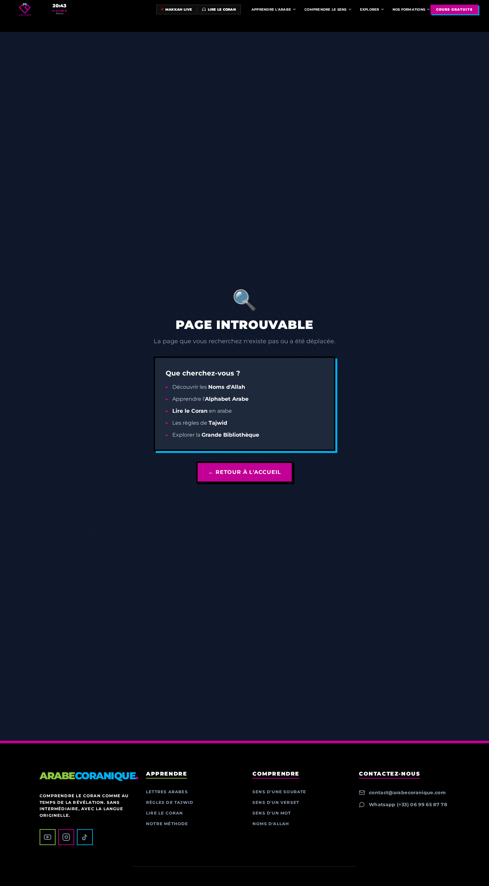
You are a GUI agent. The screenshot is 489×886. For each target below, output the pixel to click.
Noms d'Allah (270, 823)
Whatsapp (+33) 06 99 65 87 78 (408, 805)
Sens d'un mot (271, 813)
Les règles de (199, 423)
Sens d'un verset (275, 802)
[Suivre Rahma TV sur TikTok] (85, 837)
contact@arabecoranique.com (407, 793)
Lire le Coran (164, 813)
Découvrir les (208, 387)
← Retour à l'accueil (244, 472)
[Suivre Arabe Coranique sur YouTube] (48, 837)
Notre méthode (167, 823)
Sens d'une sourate (279, 791)
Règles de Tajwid (169, 802)
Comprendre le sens (325, 9)
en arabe (202, 411)
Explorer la (215, 435)
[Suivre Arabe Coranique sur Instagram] (66, 837)
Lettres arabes (167, 791)
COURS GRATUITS (454, 9)
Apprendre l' (210, 399)
